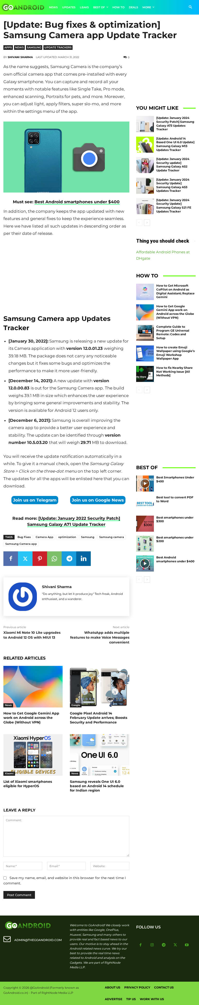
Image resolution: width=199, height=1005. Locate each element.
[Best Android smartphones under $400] (145, 563)
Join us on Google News (98, 500)
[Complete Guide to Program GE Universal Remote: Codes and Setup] (145, 333)
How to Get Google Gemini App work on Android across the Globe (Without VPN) (31, 717)
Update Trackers (58, 47)
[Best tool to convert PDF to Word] (145, 503)
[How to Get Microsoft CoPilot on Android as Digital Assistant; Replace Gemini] (145, 292)
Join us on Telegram (35, 500)
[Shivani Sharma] (22, 596)
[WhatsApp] (54, 558)
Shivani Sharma (20, 57)
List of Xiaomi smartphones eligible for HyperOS (27, 783)
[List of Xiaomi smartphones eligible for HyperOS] (33, 755)
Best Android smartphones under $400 (77, 201)
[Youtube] (186, 945)
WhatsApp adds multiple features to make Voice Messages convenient (99, 637)
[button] (190, 7)
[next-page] (147, 223)
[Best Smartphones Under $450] (145, 484)
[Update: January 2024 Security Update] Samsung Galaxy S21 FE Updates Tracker (173, 205)
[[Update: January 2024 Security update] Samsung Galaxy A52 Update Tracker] (145, 165)
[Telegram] (69, 558)
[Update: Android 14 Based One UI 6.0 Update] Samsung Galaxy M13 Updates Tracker (175, 144)
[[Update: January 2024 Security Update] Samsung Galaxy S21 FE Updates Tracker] (145, 206)
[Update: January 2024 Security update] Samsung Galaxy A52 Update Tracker (172, 164)
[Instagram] (152, 945)
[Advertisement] (66, 274)
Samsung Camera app (21, 544)
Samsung (34, 47)
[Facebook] (10, 558)
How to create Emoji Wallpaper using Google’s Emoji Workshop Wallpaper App (175, 353)
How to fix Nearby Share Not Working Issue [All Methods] (174, 371)
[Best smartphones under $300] (145, 524)
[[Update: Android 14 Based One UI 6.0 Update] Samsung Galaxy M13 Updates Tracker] (145, 145)
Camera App (44, 537)
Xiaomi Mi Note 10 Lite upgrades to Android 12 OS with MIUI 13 (31, 635)
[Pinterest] (40, 558)
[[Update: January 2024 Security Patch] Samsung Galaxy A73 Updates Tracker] (145, 124)
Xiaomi (9, 773)
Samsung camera (111, 537)
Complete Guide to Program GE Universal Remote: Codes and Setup (172, 332)
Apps (8, 47)
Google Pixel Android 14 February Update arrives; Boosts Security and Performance (98, 717)
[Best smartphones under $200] (145, 544)
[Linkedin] (83, 558)
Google (75, 705)
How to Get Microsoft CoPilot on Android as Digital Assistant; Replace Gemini (175, 291)
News (19, 47)
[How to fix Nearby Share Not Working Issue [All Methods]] (145, 374)
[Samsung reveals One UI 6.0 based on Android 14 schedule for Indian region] (99, 755)
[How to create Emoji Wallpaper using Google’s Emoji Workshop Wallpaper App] (145, 353)
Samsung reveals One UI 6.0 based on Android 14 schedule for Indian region (97, 786)
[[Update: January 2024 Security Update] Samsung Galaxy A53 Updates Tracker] (145, 186)
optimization (67, 537)
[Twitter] (25, 558)
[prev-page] (139, 223)
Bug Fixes (24, 537)
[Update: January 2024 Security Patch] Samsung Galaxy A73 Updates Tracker (175, 123)
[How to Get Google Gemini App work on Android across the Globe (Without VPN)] (33, 686)
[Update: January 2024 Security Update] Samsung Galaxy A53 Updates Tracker (172, 185)
